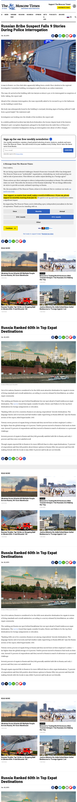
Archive (62, 14)
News (6, 14)
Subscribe (68, 150)
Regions (22, 14)
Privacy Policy (19, 154)
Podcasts (53, 14)
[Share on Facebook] (52, 35)
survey (15, 404)
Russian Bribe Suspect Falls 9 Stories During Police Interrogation (33, 28)
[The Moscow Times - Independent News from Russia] (20, 6)
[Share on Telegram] (60, 35)
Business (30, 14)
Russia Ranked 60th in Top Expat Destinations (29, 329)
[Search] (75, 17)
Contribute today (64, 7)
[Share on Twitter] (56, 35)
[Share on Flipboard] (70, 35)
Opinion (38, 14)
